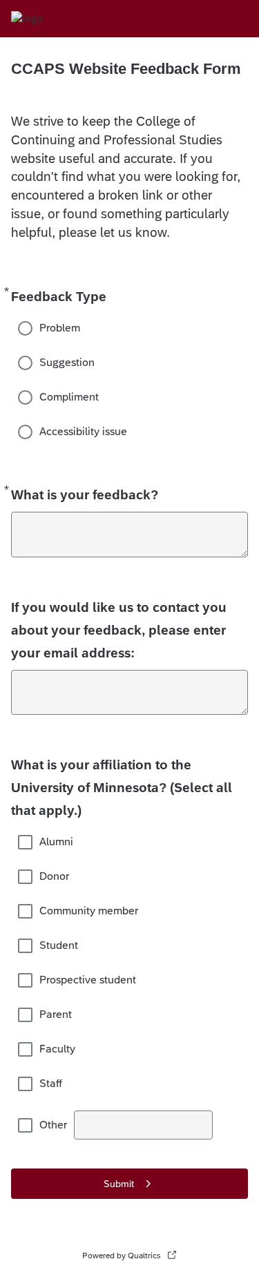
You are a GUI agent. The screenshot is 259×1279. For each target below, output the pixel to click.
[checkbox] (26, 842)
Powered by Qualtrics (121, 1255)
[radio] (26, 328)
